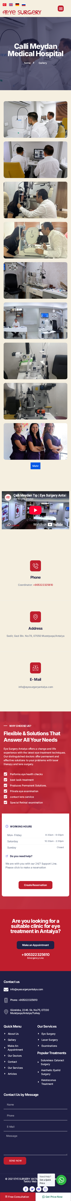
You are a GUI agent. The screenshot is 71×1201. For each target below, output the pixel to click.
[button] (61, 8)
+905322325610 (43, 584)
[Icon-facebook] (25, 1189)
